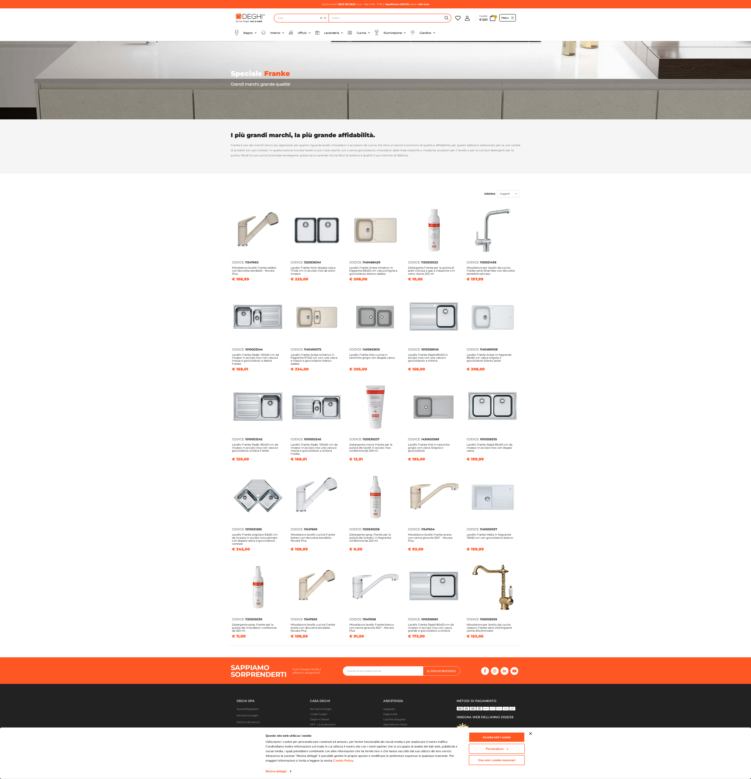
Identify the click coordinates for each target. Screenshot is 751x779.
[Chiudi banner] (530, 733)
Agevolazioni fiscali (395, 724)
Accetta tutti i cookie (497, 737)
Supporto (389, 709)
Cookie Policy (343, 760)
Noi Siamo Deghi (321, 709)
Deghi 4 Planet (319, 719)
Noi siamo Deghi (248, 715)
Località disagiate (394, 719)
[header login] (467, 18)
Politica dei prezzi (248, 722)
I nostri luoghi (318, 714)
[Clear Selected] (321, 18)
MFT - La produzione (323, 724)
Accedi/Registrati (248, 709)
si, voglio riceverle (441, 671)
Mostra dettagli (276, 771)
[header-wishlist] (458, 18)
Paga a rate (390, 714)
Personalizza (494, 748)
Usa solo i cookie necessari (496, 760)
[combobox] (301, 18)
